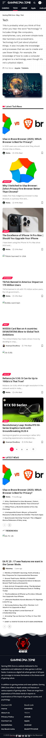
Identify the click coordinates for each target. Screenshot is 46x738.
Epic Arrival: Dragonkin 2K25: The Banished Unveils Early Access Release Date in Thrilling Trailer (21, 588)
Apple (17, 68)
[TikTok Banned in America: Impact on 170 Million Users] (23, 266)
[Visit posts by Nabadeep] (4, 568)
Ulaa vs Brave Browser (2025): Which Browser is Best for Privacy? (22, 140)
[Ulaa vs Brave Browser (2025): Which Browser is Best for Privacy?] (23, 124)
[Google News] (19, 736)
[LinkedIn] (26, 736)
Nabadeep (9, 568)
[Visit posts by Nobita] (4, 153)
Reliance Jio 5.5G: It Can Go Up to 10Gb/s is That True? (20, 380)
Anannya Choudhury (13, 346)
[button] (5, 2)
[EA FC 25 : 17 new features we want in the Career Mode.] (23, 546)
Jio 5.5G (6, 374)
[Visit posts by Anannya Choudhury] (4, 345)
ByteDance (7, 278)
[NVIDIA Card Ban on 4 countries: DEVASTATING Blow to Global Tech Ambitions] (23, 313)
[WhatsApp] (29, 736)
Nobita (8, 153)
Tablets (24, 68)
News (6, 324)
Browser (7, 181)
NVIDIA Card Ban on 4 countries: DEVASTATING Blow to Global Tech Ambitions (21, 331)
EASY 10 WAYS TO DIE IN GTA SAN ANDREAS (23, 622)
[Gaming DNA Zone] (19, 2)
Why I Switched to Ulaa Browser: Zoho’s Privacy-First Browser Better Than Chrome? (21, 188)
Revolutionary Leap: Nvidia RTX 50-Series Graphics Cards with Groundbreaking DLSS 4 (21, 428)
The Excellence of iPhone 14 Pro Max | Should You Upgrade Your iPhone (23, 237)
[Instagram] (23, 736)
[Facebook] (16, 736)
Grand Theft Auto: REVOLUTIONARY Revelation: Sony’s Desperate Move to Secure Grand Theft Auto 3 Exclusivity (21, 581)
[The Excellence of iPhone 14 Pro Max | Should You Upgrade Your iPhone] (23, 220)
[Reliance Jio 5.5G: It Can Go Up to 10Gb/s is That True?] (23, 363)
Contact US (6, 705)
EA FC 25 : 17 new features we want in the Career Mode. (23, 563)
